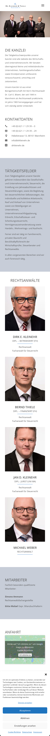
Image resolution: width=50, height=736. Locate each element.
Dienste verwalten (25, 702)
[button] (45, 674)
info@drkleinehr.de (21, 140)
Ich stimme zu (25, 655)
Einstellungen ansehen (25, 725)
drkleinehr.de (18, 145)
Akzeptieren (25, 710)
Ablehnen (25, 718)
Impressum (37, 732)
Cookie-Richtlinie (14, 732)
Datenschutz (27, 732)
